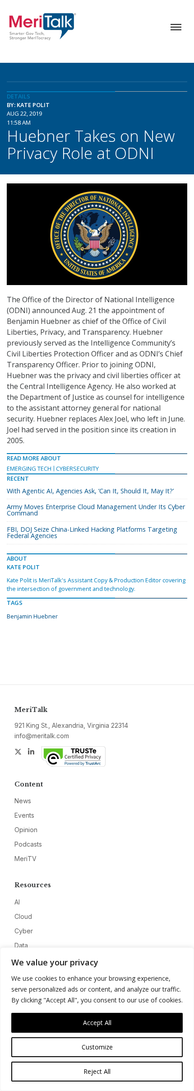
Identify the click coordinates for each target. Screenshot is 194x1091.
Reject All (97, 1071)
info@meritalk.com (41, 736)
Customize (97, 1047)
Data (21, 945)
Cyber (23, 931)
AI (17, 902)
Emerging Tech (29, 468)
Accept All (97, 1022)
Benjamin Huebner (32, 616)
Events (24, 815)
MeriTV (25, 858)
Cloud (23, 916)
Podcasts (28, 844)
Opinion (25, 829)
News (22, 801)
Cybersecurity (77, 468)
